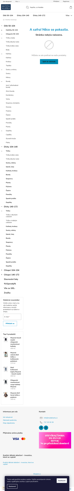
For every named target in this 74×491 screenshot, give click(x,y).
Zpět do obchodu (49, 62)
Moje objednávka (9, 423)
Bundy (8, 81)
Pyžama (8, 111)
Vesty (8, 99)
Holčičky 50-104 (12, 30)
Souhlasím (62, 481)
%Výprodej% (10, 283)
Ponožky (9, 123)
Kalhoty (8, 54)
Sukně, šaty (10, 167)
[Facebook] (41, 428)
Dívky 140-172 (11, 206)
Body (7, 50)
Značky (7, 292)
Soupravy (9, 179)
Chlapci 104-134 (11, 270)
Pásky (8, 142)
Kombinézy (9, 95)
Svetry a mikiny (11, 70)
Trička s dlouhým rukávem (12, 216)
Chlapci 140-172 (11, 274)
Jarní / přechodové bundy (12, 86)
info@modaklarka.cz (51, 418)
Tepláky (8, 65)
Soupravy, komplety (13, 103)
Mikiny (8, 77)
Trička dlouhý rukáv (12, 42)
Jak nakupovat (7, 1)
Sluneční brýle (11, 139)
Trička (8, 151)
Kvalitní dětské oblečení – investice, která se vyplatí (18, 463)
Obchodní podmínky (10, 420)
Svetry (8, 73)
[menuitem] (8, 15)
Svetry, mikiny (11, 163)
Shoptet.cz (37, 474)
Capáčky (9, 135)
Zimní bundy (10, 91)
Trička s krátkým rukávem (11, 221)
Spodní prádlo (11, 119)
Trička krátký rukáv (12, 46)
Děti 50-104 (9, 25)
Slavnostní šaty (11, 279)
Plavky (8, 127)
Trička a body (10, 38)
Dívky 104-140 (11, 146)
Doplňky (9, 131)
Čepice (8, 115)
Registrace (66, 1)
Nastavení (12, 486)
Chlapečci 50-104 (12, 34)
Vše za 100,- (9, 288)
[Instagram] (46, 428)
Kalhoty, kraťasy (11, 171)
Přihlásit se (10, 323)
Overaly (8, 107)
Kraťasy (8, 62)
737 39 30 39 (49, 422)
